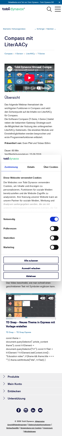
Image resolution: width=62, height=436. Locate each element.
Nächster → (51, 29)
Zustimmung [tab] (11, 167)
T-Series (41, 53)
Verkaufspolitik (12, 428)
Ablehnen (31, 276)
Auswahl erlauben (31, 268)
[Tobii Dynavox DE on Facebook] (18, 411)
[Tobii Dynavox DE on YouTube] (40, 411)
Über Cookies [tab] (51, 167)
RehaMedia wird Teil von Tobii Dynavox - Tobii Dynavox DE (31, 2)
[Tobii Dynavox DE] (13, 9)
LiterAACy (30, 53)
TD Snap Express (23, 332)
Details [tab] (31, 167)
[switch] (54, 228)
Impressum (48, 428)
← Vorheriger (39, 29)
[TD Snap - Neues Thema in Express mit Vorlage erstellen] (31, 306)
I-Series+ (19, 53)
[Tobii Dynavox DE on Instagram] (26, 411)
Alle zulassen (31, 260)
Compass (8, 53)
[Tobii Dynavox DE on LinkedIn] (33, 411)
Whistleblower (30, 431)
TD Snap (10, 332)
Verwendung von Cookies (31, 428)
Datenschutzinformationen (39, 424)
